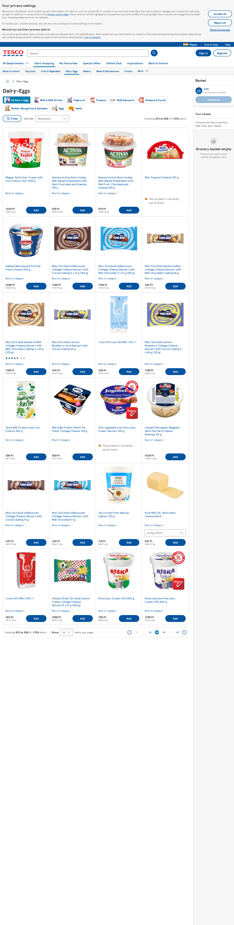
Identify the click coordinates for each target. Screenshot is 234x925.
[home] (7, 81)
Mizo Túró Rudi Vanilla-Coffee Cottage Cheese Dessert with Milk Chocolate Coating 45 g (163, 269)
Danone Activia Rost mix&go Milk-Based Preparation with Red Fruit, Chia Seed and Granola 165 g (115, 182)
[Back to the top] (119, 646)
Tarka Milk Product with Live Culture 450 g (22, 429)
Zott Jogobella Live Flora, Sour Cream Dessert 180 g (117, 429)
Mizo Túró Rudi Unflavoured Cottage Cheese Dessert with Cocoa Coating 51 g (23, 516)
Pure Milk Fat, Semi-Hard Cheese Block (160, 514)
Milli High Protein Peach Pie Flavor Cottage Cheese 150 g (69, 429)
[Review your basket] (198, 90)
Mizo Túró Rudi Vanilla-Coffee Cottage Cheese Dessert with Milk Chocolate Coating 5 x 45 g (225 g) (24, 347)
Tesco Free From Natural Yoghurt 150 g (113, 514)
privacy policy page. (58, 14)
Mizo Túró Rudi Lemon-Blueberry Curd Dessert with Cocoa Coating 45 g (70, 345)
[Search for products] (154, 53)
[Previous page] (129, 632)
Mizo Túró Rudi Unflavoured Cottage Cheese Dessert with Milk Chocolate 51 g (70, 516)
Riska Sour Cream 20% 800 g (116, 598)
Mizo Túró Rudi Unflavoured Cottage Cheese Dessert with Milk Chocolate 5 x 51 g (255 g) (116, 269)
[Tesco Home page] (13, 53)
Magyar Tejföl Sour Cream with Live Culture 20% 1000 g (24, 179)
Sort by (29, 118)
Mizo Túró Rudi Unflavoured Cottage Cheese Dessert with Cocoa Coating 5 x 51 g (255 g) (70, 269)
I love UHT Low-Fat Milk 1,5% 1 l (117, 342)
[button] (190, 44)
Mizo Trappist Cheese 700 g (162, 177)
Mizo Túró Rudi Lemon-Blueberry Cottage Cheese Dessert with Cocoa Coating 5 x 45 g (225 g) (163, 347)
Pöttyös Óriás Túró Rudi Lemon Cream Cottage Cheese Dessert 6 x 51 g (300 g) (71, 601)
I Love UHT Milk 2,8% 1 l (19, 598)
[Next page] (184, 632)
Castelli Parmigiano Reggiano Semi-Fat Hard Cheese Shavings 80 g (162, 430)
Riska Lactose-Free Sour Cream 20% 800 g (160, 600)
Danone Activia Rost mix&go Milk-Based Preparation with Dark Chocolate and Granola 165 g (69, 182)
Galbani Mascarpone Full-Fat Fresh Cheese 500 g (23, 267)
